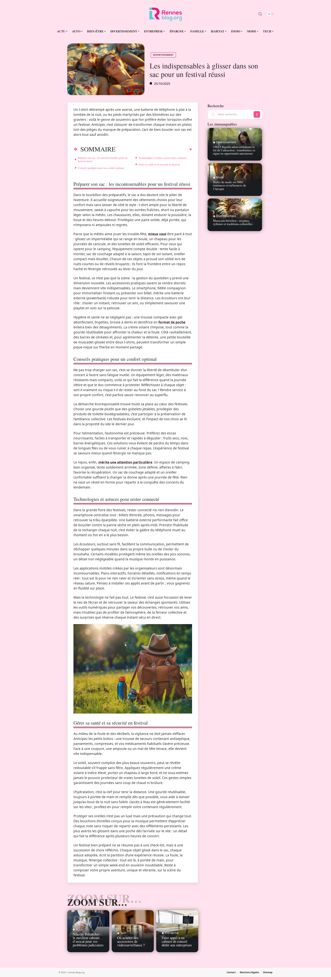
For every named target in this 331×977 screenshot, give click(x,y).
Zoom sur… (97, 902)
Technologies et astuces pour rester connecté (163, 157)
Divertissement (163, 54)
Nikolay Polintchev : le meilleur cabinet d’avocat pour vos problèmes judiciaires (88, 939)
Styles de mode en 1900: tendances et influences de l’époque (229, 185)
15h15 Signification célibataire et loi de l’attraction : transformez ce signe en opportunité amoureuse (234, 150)
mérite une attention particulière (125, 462)
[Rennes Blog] (165, 14)
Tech (123, 933)
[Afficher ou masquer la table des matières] (154, 149)
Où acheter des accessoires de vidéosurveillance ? (131, 941)
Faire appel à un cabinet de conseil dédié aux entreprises (177, 941)
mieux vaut (157, 234)
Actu (79, 929)
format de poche (171, 322)
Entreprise (171, 933)
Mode (220, 177)
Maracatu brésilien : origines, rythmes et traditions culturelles (233, 222)
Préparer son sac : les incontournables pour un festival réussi (103, 159)
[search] (260, 14)
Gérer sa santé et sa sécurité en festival (159, 164)
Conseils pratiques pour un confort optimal (101, 168)
